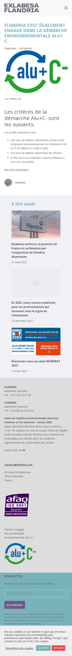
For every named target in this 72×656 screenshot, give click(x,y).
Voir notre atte (12, 169)
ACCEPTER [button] (43, 648)
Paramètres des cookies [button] (19, 648)
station (25, 169)
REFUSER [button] (58, 648)
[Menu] (66, 7)
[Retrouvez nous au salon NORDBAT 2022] (36, 341)
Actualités (26, 48)
